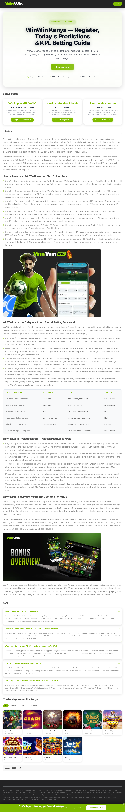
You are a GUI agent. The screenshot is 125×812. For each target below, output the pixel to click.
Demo (12, 721)
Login (117, 4)
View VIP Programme (62, 120)
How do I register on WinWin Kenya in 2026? (23, 611)
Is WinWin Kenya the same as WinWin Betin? (23, 663)
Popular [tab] (13, 706)
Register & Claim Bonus (22, 120)
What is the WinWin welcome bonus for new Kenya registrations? (32, 629)
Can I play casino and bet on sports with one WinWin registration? (32, 681)
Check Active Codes (102, 120)
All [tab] (6, 706)
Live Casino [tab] (33, 706)
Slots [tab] (22, 706)
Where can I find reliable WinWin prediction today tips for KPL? (31, 646)
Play (12, 717)
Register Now (62, 67)
